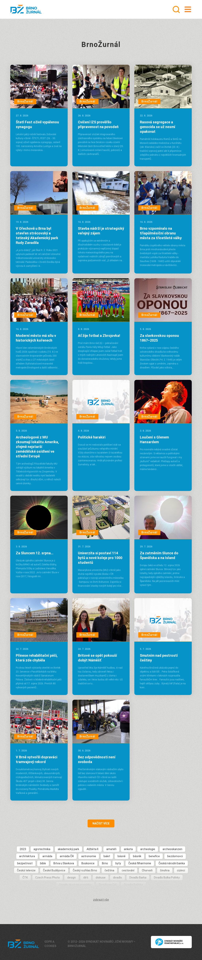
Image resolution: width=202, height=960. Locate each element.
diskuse (101, 877)
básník (137, 856)
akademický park (68, 849)
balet (107, 856)
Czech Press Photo (47, 877)
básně (121, 856)
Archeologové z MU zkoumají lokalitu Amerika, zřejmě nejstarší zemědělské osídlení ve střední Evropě (37, 446)
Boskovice (87, 863)
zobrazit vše (101, 899)
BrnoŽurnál (25, 101)
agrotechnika (42, 849)
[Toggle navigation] (188, 9)
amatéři (111, 849)
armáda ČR (67, 856)
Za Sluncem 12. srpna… (34, 553)
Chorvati (147, 870)
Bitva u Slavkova (63, 863)
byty (118, 863)
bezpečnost (25, 863)
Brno (105, 863)
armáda (47, 856)
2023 (23, 849)
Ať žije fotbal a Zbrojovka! (99, 335)
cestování (128, 870)
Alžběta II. (93, 849)
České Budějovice (54, 870)
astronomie (88, 856)
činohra (164, 870)
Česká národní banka (172, 863)
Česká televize (26, 870)
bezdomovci (175, 856)
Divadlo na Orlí (107, 884)
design (71, 877)
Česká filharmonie (139, 863)
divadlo (117, 877)
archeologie (147, 849)
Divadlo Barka (137, 877)
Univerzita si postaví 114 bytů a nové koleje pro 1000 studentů (100, 558)
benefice (154, 856)
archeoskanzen (172, 849)
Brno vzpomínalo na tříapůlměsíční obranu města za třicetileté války (161, 233)
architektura (27, 856)
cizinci (181, 870)
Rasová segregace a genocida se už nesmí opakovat (157, 127)
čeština (109, 870)
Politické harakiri (91, 437)
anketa (128, 849)
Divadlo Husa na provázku (75, 884)
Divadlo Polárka (133, 884)
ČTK (25, 877)
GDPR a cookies (50, 944)
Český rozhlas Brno (85, 870)
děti (85, 877)
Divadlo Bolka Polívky (167, 877)
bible (43, 863)
